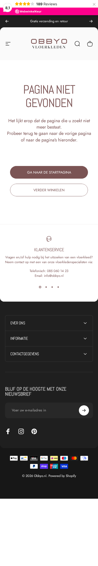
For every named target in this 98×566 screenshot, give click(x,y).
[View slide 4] (58, 287)
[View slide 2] (46, 287)
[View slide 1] (40, 287)
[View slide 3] (52, 287)
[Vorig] (7, 21)
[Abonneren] (84, 410)
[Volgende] (90, 21)
